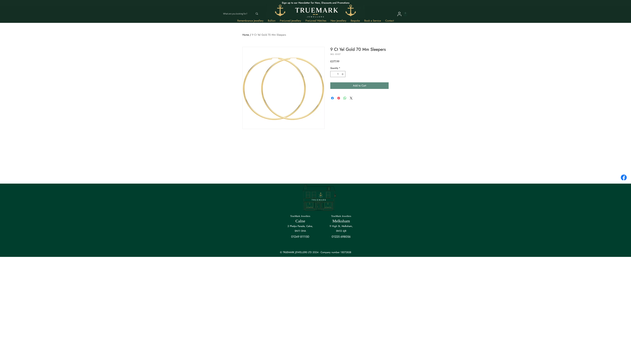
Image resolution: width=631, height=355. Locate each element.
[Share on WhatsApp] (345, 98)
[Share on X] (351, 98)
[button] (405, 14)
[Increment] (343, 74)
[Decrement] (333, 74)
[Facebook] (624, 177)
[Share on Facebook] (332, 98)
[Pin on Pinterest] (339, 98)
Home (245, 35)
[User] (399, 14)
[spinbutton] (338, 74)
